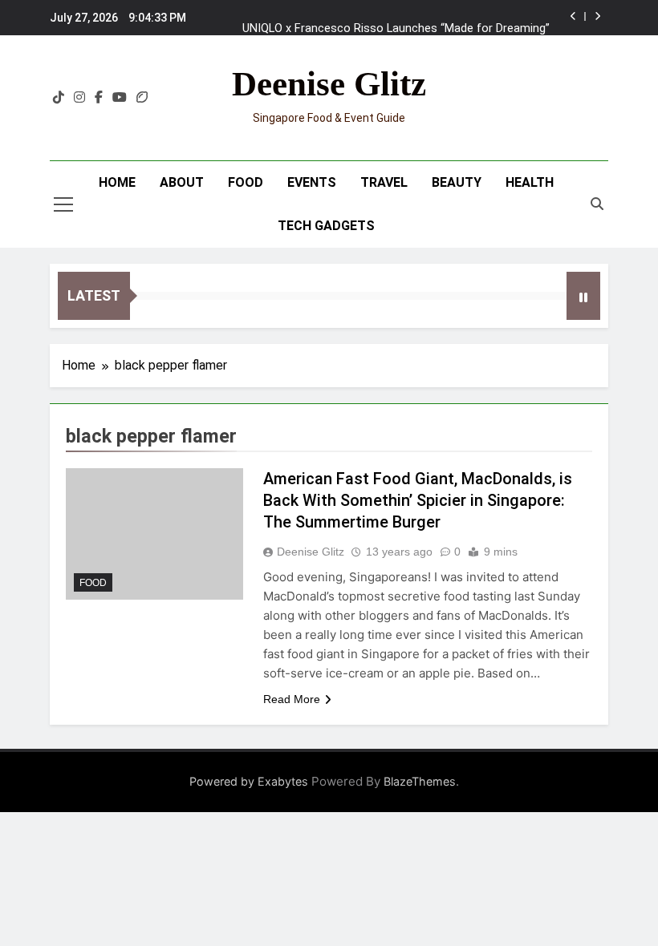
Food (245, 182)
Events (311, 182)
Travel (384, 182)
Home (117, 182)
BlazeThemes (420, 781)
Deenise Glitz (329, 84)
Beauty (456, 182)
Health (530, 182)
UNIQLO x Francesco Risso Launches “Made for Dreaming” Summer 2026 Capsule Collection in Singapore (396, 20)
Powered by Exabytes (248, 781)
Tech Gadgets (326, 225)
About (182, 182)
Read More (291, 699)
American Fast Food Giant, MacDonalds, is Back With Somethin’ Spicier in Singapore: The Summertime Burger (417, 500)
